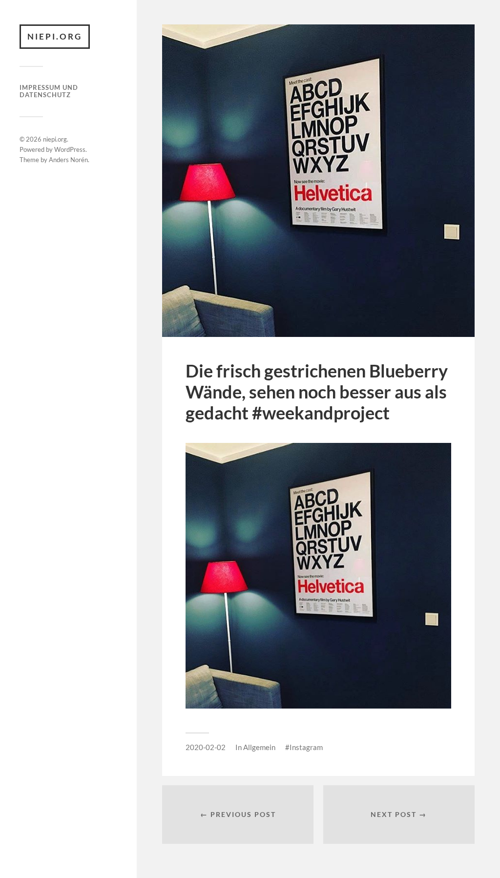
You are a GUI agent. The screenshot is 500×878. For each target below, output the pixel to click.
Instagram (306, 747)
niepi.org (54, 36)
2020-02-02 (206, 747)
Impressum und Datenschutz (49, 91)
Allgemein (259, 747)
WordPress (69, 149)
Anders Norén (68, 160)
